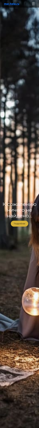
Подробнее (19, 223)
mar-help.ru (11, 3)
